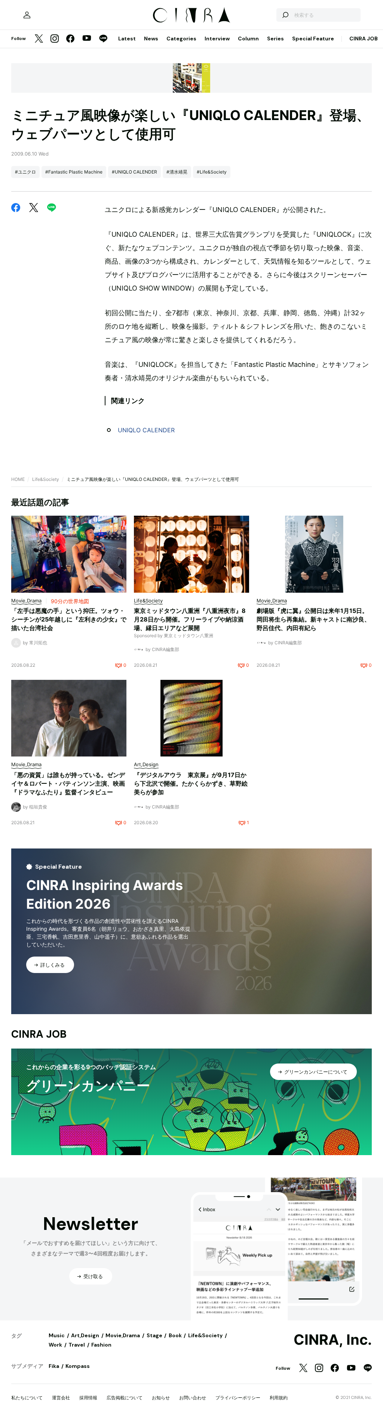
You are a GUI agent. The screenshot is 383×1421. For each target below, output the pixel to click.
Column (248, 38)
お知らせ (161, 1397)
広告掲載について (125, 1397)
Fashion (101, 1344)
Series (275, 38)
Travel (76, 1344)
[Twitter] (39, 39)
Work (55, 1344)
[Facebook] (70, 39)
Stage (154, 1335)
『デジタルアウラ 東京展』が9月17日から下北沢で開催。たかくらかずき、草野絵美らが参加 (191, 783)
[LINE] (103, 39)
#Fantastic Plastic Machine (73, 172)
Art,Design (85, 1335)
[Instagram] (54, 39)
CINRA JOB (363, 38)
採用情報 (88, 1397)
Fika (54, 1366)
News (151, 38)
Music (57, 1335)
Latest (127, 38)
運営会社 (61, 1397)
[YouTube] (87, 38)
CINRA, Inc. (333, 1340)
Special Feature (313, 38)
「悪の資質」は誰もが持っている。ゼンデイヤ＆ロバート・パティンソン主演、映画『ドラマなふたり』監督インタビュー (68, 783)
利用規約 (279, 1397)
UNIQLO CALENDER (146, 430)
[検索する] (285, 15)
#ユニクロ (25, 172)
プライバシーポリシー (237, 1397)
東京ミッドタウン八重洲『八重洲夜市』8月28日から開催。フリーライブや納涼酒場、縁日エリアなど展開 (190, 619)
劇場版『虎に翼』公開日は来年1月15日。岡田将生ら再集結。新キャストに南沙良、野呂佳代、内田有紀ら (313, 619)
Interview (217, 38)
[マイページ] (26, 14)
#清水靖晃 (176, 172)
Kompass (77, 1366)
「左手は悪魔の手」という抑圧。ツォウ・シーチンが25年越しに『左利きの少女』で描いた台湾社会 (68, 619)
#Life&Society (212, 172)
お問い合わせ (192, 1397)
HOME (18, 479)
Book (175, 1335)
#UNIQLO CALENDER (134, 172)
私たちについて (27, 1397)
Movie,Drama (122, 1335)
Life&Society (45, 479)
